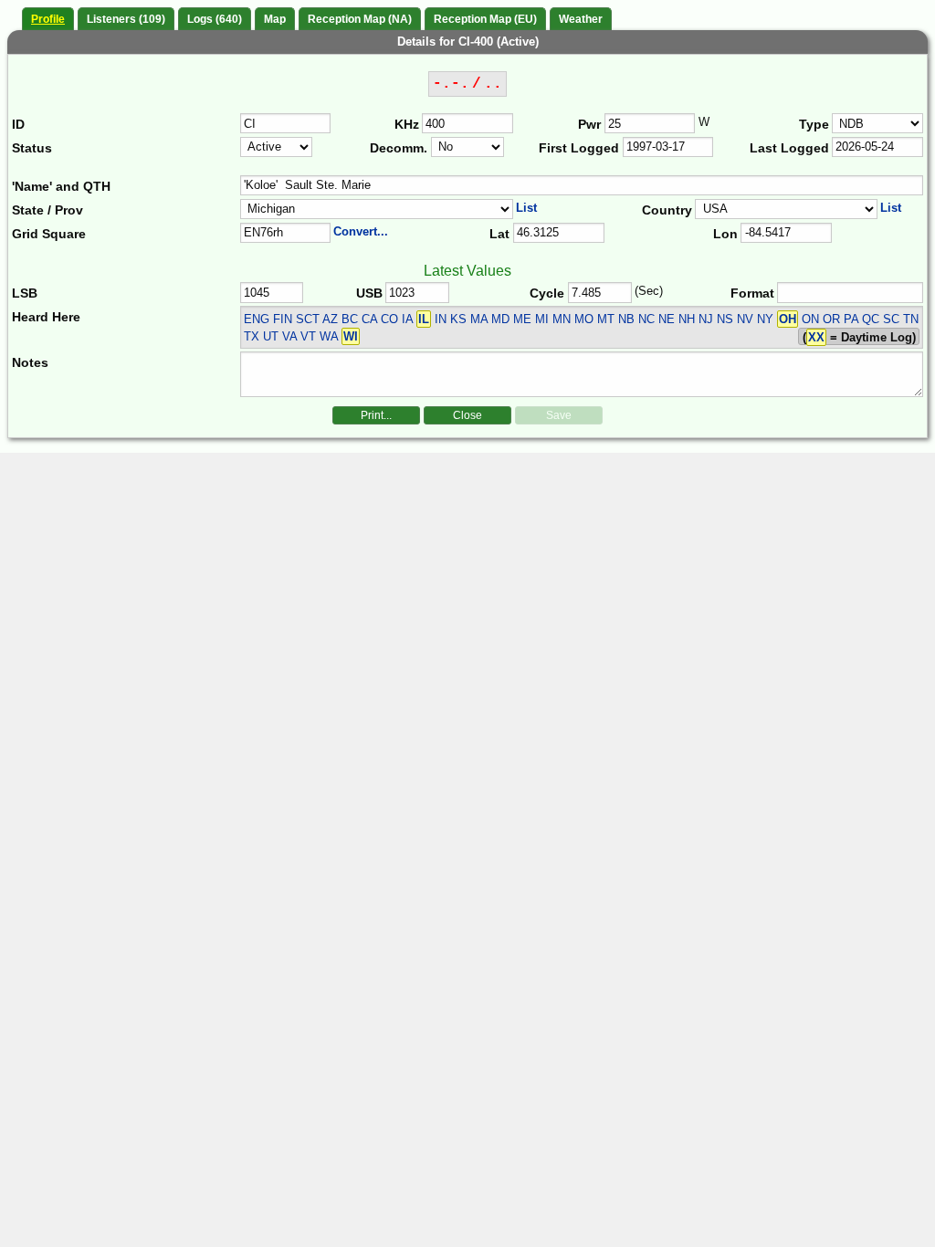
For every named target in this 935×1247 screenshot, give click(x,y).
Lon (725, 233)
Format (752, 293)
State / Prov (47, 210)
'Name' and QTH (61, 186)
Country (667, 210)
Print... (376, 415)
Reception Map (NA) (360, 19)
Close (467, 415)
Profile (48, 19)
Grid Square (49, 233)
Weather (581, 19)
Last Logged (789, 148)
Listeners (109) (126, 19)
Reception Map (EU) (485, 19)
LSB (24, 293)
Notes (30, 362)
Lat (499, 233)
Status (32, 148)
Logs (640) (214, 19)
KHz (406, 124)
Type (814, 124)
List (526, 208)
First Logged (579, 148)
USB (369, 293)
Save (559, 415)
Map (275, 19)
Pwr (589, 124)
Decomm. (398, 148)
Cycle (547, 293)
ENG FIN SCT (282, 319)
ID (18, 124)
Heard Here (46, 316)
